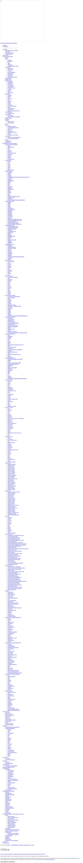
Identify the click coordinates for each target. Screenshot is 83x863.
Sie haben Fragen (4, 854)
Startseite (8, 845)
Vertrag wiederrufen (26, 854)
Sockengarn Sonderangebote (24, 845)
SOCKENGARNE (14, 845)
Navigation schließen (12, 43)
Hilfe (41, 854)
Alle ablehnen (12, 861)
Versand (43, 854)
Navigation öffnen (4, 43)
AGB (14, 854)
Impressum (10, 854)
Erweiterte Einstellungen (50, 859)
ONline (32, 845)
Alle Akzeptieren (4, 861)
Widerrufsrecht (18, 854)
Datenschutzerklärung (34, 854)
